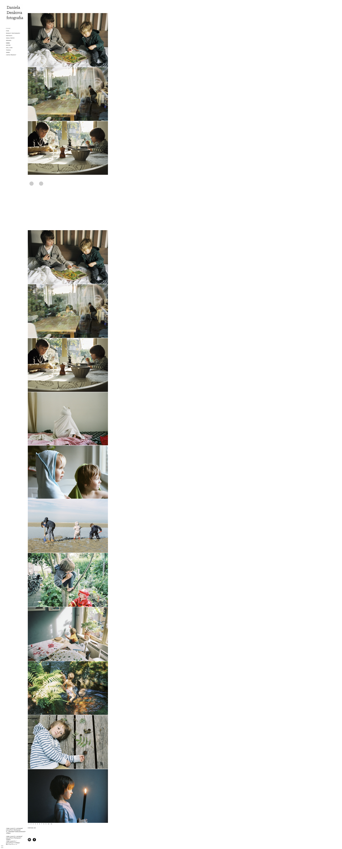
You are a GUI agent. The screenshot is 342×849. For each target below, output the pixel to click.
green (8, 52)
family (8, 43)
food (7, 31)
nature (8, 45)
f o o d (8, 28)
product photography (13, 33)
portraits (9, 35)
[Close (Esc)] (2, 845)
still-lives (9, 47)
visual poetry (10, 38)
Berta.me (14, 844)
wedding (8, 40)
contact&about (11, 55)
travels (8, 50)
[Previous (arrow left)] (2, 847)
